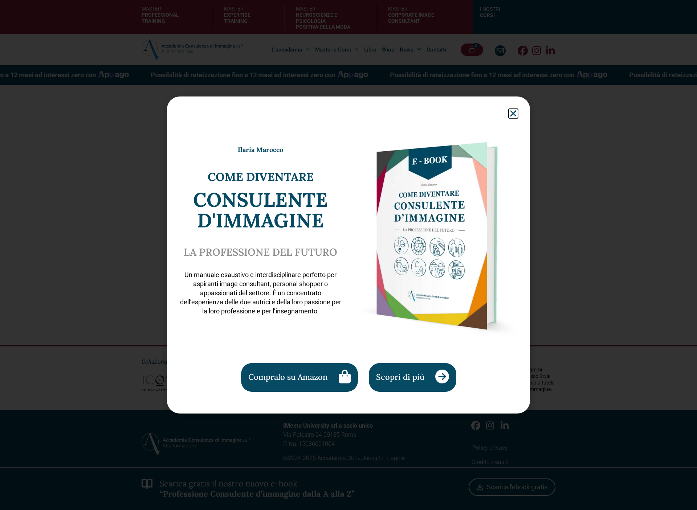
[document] (348, 255)
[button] (513, 113)
